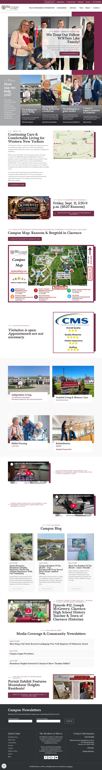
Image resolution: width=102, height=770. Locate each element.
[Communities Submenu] (67, 7)
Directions (90, 748)
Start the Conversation (49, 122)
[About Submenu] (90, 7)
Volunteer (81, 2)
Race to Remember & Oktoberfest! (42, 8)
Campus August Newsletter (22, 654)
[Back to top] (4, 766)
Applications (60, 2)
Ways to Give (87, 122)
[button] (50, 68)
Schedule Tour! (49, 2)
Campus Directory (88, 751)
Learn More (15, 446)
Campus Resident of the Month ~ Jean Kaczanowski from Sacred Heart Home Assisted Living (51, 569)
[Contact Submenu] (100, 7)
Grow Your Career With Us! (71, 122)
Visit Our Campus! (27, 122)
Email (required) (13, 719)
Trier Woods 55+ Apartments (21, 397)
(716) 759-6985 (89, 737)
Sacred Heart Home (62, 400)
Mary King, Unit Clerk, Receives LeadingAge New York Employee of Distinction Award (49, 644)
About (87, 8)
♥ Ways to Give (71, 2)
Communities (61, 8)
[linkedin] (52, 757)
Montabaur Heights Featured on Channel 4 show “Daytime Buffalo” (40, 663)
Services (73, 8)
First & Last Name (42, 719)
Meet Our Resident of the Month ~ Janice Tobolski (80, 567)
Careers (88, 2)
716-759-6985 (97, 2)
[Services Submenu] (76, 7)
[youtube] (56, 757)
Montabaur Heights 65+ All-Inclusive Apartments (27, 399)
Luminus (70, 766)
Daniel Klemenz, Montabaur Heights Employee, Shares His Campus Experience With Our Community (21, 569)
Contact (96, 8)
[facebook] (45, 757)
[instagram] (49, 757)
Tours (81, 8)
